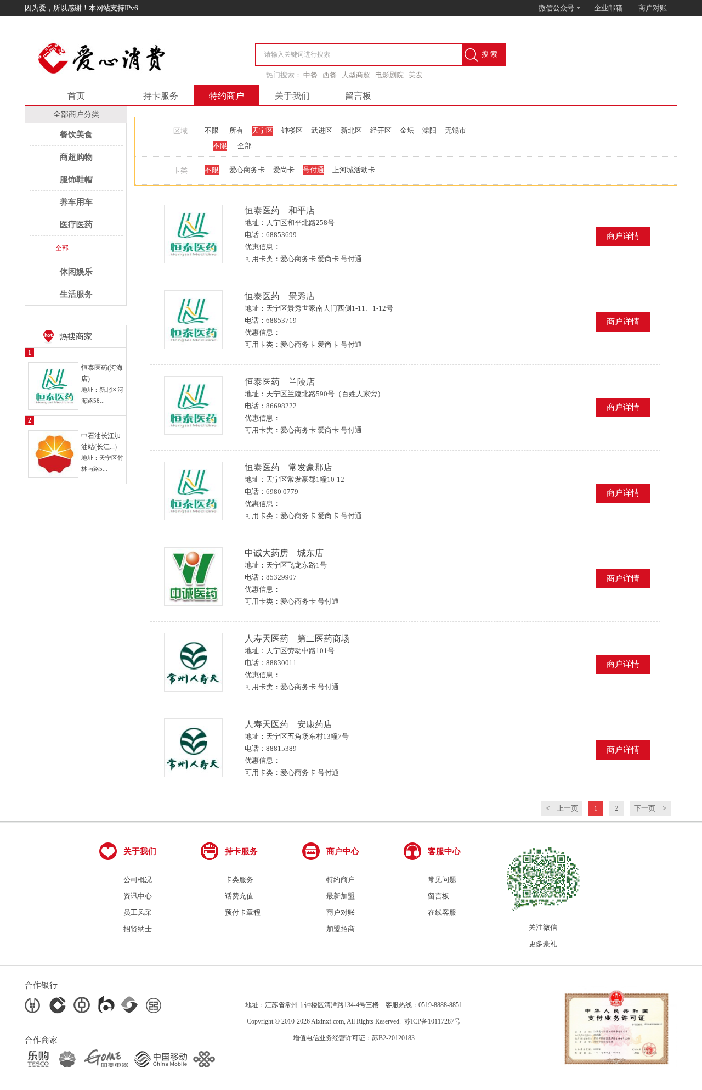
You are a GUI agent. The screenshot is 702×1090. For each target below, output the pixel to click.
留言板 (358, 95)
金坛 (407, 130)
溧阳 (429, 130)
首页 (76, 95)
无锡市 (455, 130)
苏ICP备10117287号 (432, 1021)
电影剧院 (389, 75)
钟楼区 (292, 130)
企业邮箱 (608, 8)
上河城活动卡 (353, 170)
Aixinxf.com (327, 1021)
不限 (212, 130)
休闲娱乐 (76, 271)
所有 (236, 130)
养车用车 (76, 202)
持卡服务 (160, 95)
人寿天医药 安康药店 (288, 724)
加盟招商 (340, 929)
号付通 (313, 170)
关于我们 (292, 95)
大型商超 (356, 75)
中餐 (310, 75)
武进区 (321, 130)
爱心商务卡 (247, 170)
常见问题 (442, 879)
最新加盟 (340, 896)
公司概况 (137, 879)
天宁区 (262, 130)
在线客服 (442, 912)
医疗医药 (76, 224)
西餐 (329, 75)
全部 (62, 248)
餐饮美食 (76, 134)
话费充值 (239, 896)
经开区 (381, 130)
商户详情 (623, 236)
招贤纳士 (137, 929)
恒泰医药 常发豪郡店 (288, 467)
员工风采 (137, 912)
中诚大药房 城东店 (284, 553)
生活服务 (76, 294)
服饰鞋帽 (76, 179)
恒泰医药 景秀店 (280, 296)
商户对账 (652, 8)
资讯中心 (137, 896)
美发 (416, 75)
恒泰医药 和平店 (280, 210)
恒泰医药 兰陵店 (280, 381)
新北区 (351, 130)
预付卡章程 (243, 912)
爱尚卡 (284, 170)
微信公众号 (557, 8)
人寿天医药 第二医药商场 (297, 638)
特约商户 (226, 95)
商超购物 (76, 157)
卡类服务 (239, 879)
